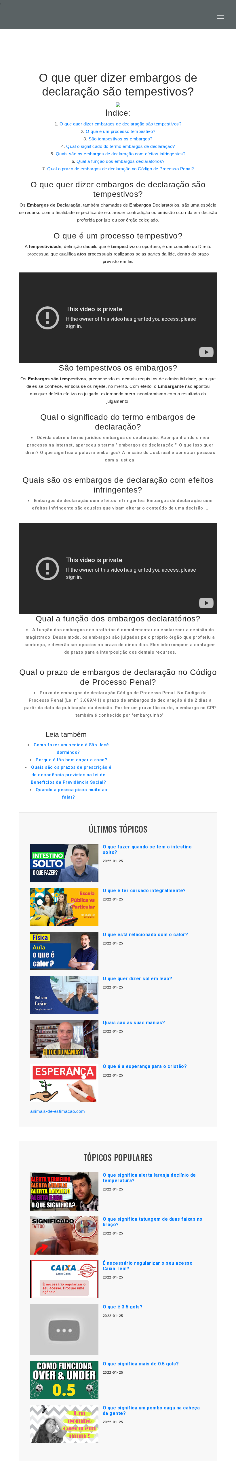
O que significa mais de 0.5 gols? (141, 1364)
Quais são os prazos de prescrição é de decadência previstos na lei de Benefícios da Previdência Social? (71, 775)
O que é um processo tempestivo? (120, 131)
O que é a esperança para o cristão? (145, 1066)
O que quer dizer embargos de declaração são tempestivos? (120, 123)
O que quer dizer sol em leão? (137, 978)
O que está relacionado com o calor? (145, 934)
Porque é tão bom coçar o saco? (71, 759)
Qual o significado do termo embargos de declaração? (120, 146)
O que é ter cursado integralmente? (144, 890)
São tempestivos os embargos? (121, 138)
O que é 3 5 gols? (123, 1307)
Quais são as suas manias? (134, 1022)
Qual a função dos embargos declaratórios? (121, 161)
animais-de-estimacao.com (57, 1111)
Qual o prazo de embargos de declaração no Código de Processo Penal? (120, 168)
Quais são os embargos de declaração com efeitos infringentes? (121, 153)
